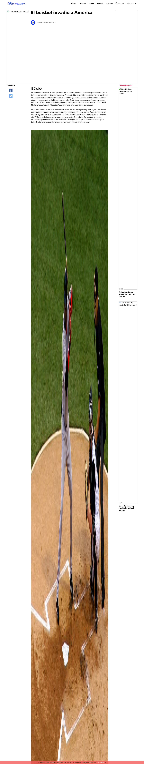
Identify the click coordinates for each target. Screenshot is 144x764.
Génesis (73, 3)
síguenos (130, 3)
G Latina (109, 3)
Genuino (83, 3)
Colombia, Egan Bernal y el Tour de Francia (127, 295)
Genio (91, 3)
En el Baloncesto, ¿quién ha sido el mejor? (126, 508)
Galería (100, 3)
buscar (121, 3)
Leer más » (100, 762)
